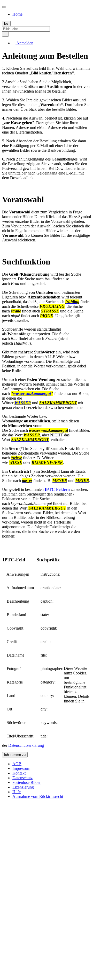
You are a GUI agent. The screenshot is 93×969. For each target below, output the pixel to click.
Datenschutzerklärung (26, 745)
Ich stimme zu (15, 755)
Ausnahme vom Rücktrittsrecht (37, 796)
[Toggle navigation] (4, 7)
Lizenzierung (23, 787)
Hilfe (16, 792)
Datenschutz (22, 778)
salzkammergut (38, 393)
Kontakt (19, 773)
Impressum (21, 768)
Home (17, 14)
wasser (19, 393)
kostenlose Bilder (26, 782)
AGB (16, 764)
